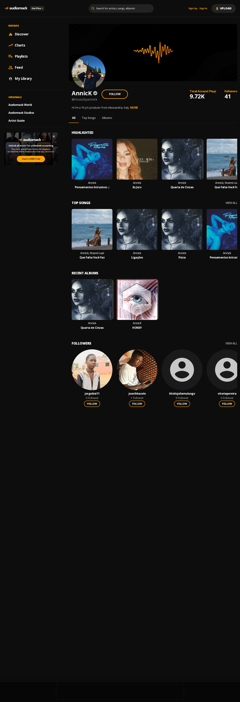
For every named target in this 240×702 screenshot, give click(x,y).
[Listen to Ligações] (137, 229)
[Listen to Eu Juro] (137, 159)
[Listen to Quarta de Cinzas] (182, 159)
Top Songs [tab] (89, 118)
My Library (23, 78)
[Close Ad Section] (54, 136)
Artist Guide (16, 121)
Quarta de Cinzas (182, 187)
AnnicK (137, 323)
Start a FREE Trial (31, 158)
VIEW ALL (231, 203)
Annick (92, 183)
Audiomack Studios (21, 113)
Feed (19, 67)
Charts (20, 45)
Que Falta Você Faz (227, 187)
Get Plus (37, 8)
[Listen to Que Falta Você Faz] (92, 229)
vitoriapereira (227, 393)
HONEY (137, 328)
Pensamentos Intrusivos (91, 187)
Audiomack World (20, 105)
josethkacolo (137, 393)
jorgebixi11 (92, 393)
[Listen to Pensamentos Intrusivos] (92, 159)
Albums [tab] (107, 118)
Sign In (203, 8)
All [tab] (74, 118)
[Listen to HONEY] (137, 299)
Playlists (21, 56)
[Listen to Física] (182, 229)
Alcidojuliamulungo (182, 393)
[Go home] (15, 8)
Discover (21, 34)
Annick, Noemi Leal (92, 253)
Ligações (137, 257)
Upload (226, 8)
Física (182, 257)
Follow (114, 94)
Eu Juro (137, 187)
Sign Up (193, 8)
